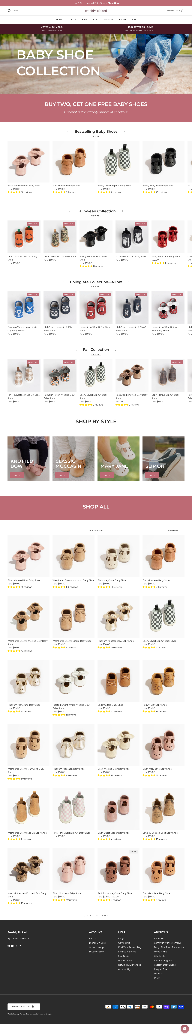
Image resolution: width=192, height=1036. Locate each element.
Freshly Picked (19, 1014)
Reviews (158, 973)
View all (96, 136)
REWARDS (108, 20)
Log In (92, 938)
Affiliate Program (163, 960)
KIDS (95, 20)
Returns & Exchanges (129, 965)
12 (97, 915)
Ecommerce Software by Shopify (39, 1014)
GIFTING (122, 20)
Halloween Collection (96, 211)
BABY (84, 20)
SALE (134, 20)
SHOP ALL (60, 20)
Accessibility (124, 969)
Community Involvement (167, 943)
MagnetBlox (160, 969)
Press (157, 978)
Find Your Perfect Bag (129, 947)
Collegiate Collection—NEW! (96, 282)
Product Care (125, 960)
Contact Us (124, 943)
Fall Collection (96, 350)
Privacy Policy (96, 951)
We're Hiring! (161, 951)
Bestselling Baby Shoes (96, 131)
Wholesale (159, 956)
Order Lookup (96, 947)
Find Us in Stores (127, 951)
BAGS (73, 20)
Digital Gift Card (97, 943)
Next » (105, 915)
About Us (159, 938)
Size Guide (123, 956)
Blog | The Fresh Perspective (169, 947)
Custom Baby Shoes (165, 965)
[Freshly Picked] (96, 10)
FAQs (121, 938)
